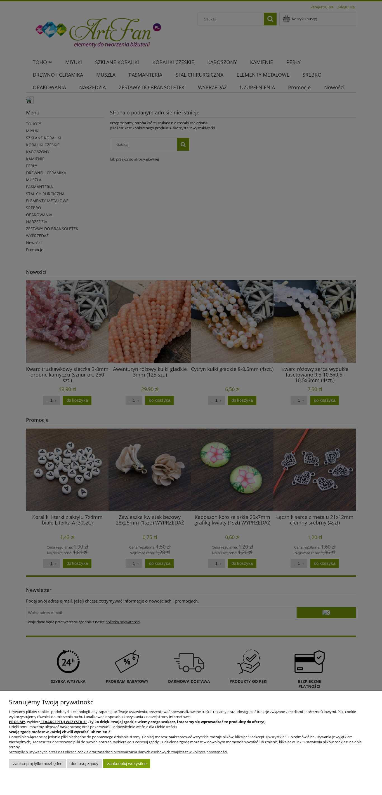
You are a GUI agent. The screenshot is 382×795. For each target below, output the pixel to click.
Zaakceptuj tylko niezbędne (37, 763)
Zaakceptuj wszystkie (127, 763)
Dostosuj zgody (84, 763)
